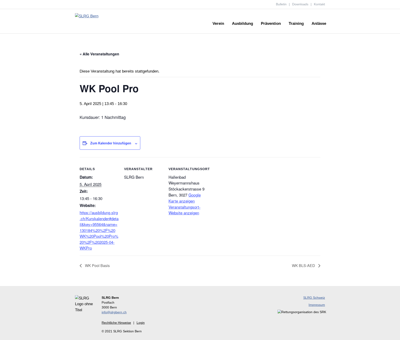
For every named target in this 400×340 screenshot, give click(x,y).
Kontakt (319, 4)
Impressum (317, 305)
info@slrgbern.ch (114, 312)
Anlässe (319, 23)
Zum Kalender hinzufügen (110, 143)
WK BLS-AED (304, 265)
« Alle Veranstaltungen (99, 54)
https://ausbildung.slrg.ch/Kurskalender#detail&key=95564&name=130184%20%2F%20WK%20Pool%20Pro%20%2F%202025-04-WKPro (99, 230)
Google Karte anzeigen (185, 198)
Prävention (271, 23)
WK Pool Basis (97, 265)
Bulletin (281, 4)
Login (141, 322)
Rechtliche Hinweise (116, 322)
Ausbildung (242, 23)
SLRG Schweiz (314, 297)
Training (296, 23)
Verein (218, 23)
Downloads (300, 4)
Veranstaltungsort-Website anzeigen (184, 210)
